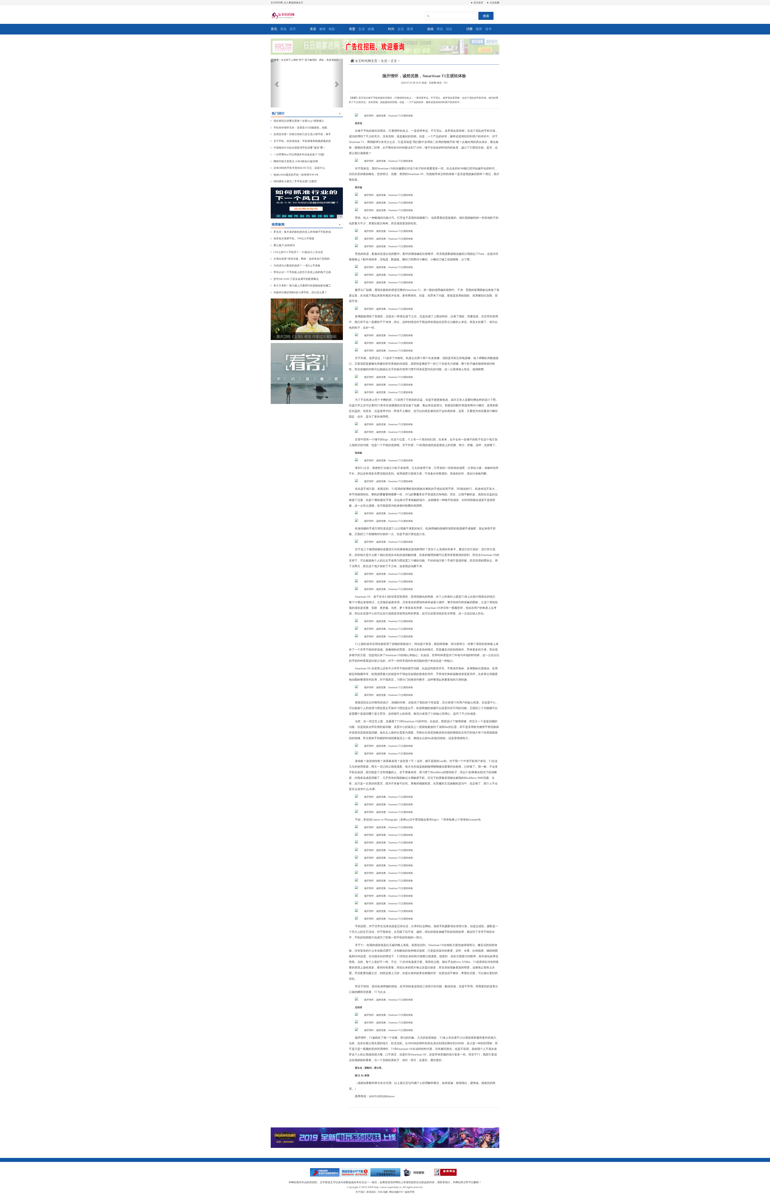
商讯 (440, 29)
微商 (479, 29)
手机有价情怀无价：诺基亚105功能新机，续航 (299, 127)
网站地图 (394, 1192)
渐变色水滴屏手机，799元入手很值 (292, 238)
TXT (401, 1192)
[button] (276, 83)
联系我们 (371, 1192)
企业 (400, 29)
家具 (410, 29)
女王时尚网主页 (366, 61)
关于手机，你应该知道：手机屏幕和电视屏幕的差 (301, 141)
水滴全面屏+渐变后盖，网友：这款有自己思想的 (300, 258)
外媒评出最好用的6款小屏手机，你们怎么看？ (299, 292)
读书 (488, 29)
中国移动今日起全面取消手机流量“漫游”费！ (298, 147)
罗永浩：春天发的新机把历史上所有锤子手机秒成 (301, 231)
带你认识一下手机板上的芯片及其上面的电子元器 (301, 272)
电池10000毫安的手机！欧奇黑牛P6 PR (294, 174)
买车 (293, 29)
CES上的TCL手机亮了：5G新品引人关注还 (297, 252)
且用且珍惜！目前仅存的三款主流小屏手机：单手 (301, 134)
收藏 (371, 29)
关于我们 (360, 1192)
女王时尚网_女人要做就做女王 (287, 2)
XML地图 (383, 1192)
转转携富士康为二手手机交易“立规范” (294, 181)
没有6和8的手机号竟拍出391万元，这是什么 (298, 167)
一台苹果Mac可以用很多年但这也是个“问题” (298, 154)
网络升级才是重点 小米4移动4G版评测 (294, 161)
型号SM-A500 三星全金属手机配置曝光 (295, 278)
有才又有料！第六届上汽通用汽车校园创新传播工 (301, 285)
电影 (332, 29)
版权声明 (409, 1192)
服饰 (322, 29)
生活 (361, 29)
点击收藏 (494, 2)
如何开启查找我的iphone (382, 1096)
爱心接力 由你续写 (283, 245)
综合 (449, 29)
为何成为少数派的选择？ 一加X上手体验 (295, 265)
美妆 (283, 29)
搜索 (486, 16)
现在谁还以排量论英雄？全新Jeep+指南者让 (297, 120)
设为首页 (478, 2)
